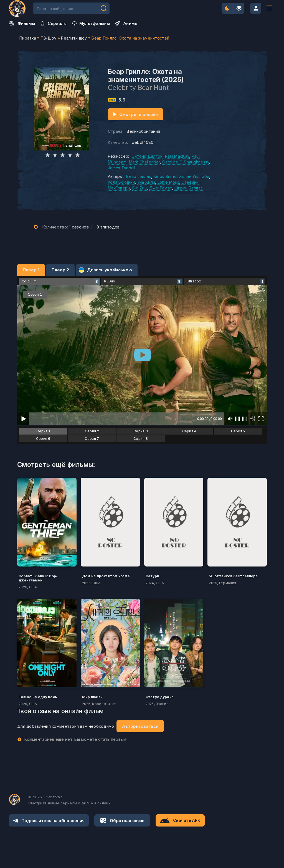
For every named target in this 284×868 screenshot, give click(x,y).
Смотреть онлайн (138, 114)
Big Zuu (139, 188)
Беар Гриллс (138, 176)
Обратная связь (127, 820)
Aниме (130, 23)
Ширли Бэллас (188, 188)
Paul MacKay (177, 156)
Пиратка (27, 38)
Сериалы (57, 23)
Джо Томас (160, 188)
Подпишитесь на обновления (53, 820)
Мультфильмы (94, 23)
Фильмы (26, 23)
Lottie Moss (168, 182)
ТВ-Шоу (49, 38)
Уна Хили (146, 182)
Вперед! (104, 8)
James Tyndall (121, 167)
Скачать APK (186, 820)
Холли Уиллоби (194, 176)
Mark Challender (144, 162)
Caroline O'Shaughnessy (185, 162)
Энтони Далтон (147, 156)
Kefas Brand (165, 176)
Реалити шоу (74, 38)
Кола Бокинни (121, 182)
